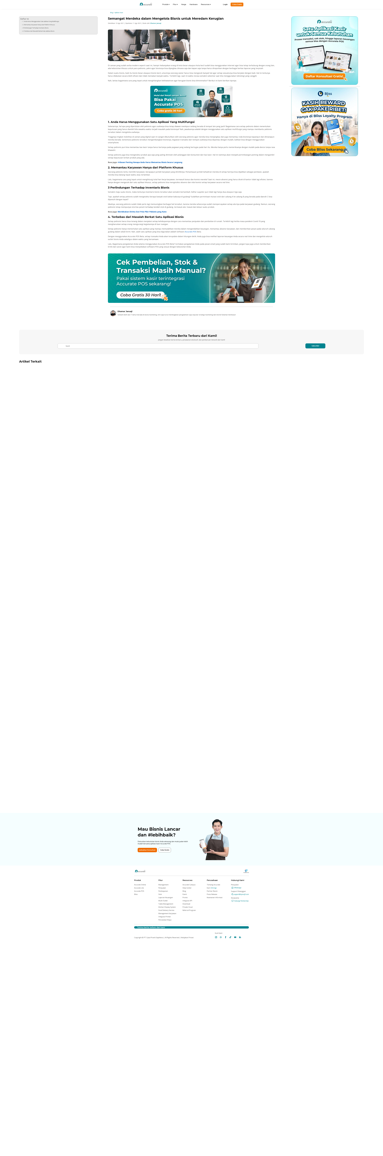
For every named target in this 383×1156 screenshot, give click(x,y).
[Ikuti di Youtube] (235, 937)
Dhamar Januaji (155, 23)
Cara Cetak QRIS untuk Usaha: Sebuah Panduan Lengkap (48, 798)
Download (186, 904)
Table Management (165, 904)
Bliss (136, 894)
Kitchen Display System (167, 907)
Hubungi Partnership (241, 901)
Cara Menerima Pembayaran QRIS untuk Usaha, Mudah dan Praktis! (52, 650)
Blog (111, 12)
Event (185, 894)
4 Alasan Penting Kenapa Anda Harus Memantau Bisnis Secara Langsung (150, 162)
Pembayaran (163, 891)
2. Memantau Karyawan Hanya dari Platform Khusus (39, 25)
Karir (212, 888)
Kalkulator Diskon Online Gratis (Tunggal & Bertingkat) (47, 502)
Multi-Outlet (163, 901)
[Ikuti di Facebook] (226, 937)
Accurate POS (190, 231)
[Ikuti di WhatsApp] (221, 937)
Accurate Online (140, 885)
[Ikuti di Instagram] (216, 937)
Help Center (187, 888)
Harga (183, 4)
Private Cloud (187, 907)
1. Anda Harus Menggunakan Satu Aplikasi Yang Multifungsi (41, 21)
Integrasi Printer (164, 917)
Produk (165, 4)
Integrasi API (187, 901)
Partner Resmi (212, 891)
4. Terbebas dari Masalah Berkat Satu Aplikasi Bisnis (38, 31)
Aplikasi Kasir (119, 12)
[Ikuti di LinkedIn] (240, 937)
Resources (206, 4)
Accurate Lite (139, 888)
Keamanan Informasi (214, 897)
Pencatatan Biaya (164, 920)
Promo (185, 897)
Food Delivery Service (166, 910)
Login (225, 4)
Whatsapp (237, 888)
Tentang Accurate (213, 885)
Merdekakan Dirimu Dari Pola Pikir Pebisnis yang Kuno (142, 211)
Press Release (212, 894)
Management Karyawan (167, 913)
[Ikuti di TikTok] (230, 937)
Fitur (175, 4)
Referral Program (189, 910)
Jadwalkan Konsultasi (147, 850)
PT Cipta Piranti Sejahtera (153, 937)
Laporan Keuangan (165, 897)
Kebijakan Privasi (187, 937)
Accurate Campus (189, 885)
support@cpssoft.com (241, 894)
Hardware (193, 4)
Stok (160, 894)
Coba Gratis (237, 4)
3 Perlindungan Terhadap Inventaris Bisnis (36, 28)
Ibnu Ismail (27, 506)
